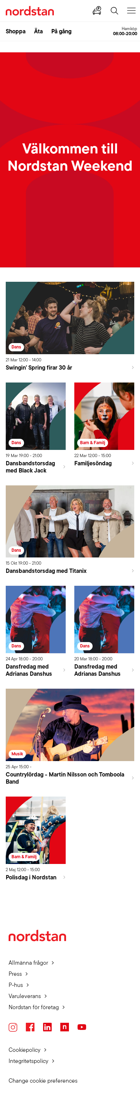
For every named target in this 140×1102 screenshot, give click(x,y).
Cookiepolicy (25, 1050)
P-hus (16, 985)
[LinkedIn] (47, 1027)
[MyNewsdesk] (64, 1027)
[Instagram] (13, 1027)
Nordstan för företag (34, 1007)
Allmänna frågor (28, 963)
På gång (61, 31)
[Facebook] (30, 1027)
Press (15, 974)
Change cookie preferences (43, 1081)
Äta (38, 31)
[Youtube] (82, 1027)
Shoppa (15, 31)
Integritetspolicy (28, 1061)
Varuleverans (25, 996)
